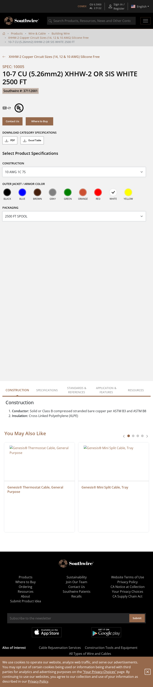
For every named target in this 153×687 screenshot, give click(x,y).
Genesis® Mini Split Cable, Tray (104, 487)
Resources (25, 591)
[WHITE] (113, 192)
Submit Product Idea (25, 601)
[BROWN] (37, 192)
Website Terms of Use (127, 577)
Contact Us (12, 121)
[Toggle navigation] (145, 20)
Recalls (76, 596)
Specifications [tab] (47, 390)
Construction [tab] (17, 390)
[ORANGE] (83, 192)
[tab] (128, 436)
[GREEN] (68, 192)
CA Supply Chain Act (127, 596)
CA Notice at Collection (128, 587)
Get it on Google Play (106, 632)
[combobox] (91, 21)
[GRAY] (52, 192)
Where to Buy (39, 121)
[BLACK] (7, 192)
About (25, 596)
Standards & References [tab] (76, 390)
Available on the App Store (47, 632)
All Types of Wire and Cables (90, 653)
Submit (137, 618)
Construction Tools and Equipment (111, 647)
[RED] (98, 192)
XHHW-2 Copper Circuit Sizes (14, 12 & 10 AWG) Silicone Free (48, 38)
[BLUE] (22, 192)
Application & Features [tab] (106, 390)
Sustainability (77, 577)
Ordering (25, 587)
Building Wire (61, 33)
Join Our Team (76, 582)
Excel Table (34, 140)
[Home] (3, 33)
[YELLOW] (128, 192)
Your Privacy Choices (127, 591)
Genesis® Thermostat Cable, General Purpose (35, 489)
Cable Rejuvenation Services (60, 647)
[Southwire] (21, 21)
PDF (12, 140)
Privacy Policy (38, 681)
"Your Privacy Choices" (99, 672)
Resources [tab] (136, 390)
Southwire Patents (76, 591)
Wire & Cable (37, 33)
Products (17, 33)
